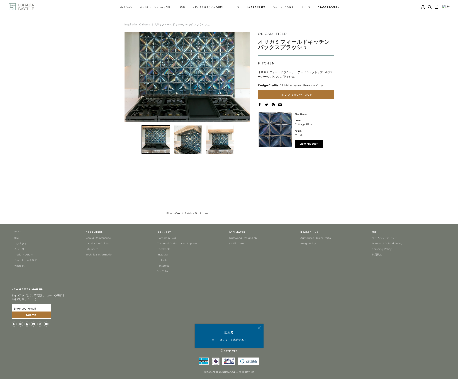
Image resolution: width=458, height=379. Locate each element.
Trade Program (328, 7)
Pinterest (163, 265)
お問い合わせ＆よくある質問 (207, 7)
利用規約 (377, 254)
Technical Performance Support (177, 243)
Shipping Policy (382, 249)
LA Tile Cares (237, 243)
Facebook (163, 249)
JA (448, 6)
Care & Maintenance (98, 238)
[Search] (430, 7)
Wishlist (19, 265)
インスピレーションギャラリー (156, 7)
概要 (182, 7)
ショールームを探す (283, 7)
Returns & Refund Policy (387, 243)
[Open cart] (436, 7)
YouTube (162, 271)
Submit (31, 315)
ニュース (234, 7)
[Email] (281, 105)
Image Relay (308, 243)
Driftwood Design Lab (243, 238)
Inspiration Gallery (136, 24)
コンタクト (20, 243)
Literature (92, 249)
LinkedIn (162, 260)
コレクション (126, 7)
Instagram (163, 254)
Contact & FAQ (166, 238)
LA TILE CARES (256, 7)
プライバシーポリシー (384, 238)
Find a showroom (296, 94)
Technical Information (99, 254)
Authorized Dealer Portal (316, 238)
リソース (305, 7)
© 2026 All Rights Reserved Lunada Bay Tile (229, 371)
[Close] (259, 328)
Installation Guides (97, 243)
